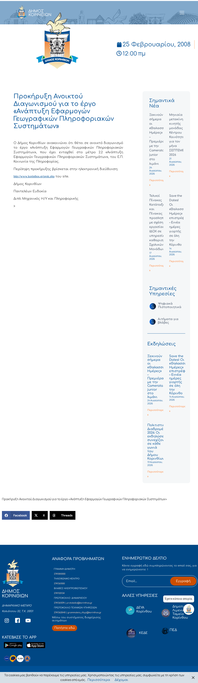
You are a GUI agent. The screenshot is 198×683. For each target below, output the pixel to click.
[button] (16, 515)
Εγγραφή (183, 581)
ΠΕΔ (173, 630)
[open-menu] (182, 13)
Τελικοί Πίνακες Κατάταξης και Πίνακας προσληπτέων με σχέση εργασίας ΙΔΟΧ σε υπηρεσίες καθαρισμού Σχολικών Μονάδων (160, 222)
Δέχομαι (121, 680)
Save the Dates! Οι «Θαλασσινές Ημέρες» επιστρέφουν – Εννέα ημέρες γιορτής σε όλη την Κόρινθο (180, 374)
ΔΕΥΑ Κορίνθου (144, 609)
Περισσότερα (98, 680)
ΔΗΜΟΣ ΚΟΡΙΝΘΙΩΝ (39, 13)
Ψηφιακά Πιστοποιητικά (169, 305)
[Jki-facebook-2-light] (17, 620)
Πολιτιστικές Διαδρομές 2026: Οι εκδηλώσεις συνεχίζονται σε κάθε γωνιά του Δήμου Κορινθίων (158, 441)
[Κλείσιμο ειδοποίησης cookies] (193, 677)
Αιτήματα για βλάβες (168, 321)
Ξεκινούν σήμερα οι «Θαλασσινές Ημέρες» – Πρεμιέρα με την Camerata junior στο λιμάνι (158, 376)
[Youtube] (28, 620)
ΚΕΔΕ (143, 633)
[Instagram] (7, 620)
